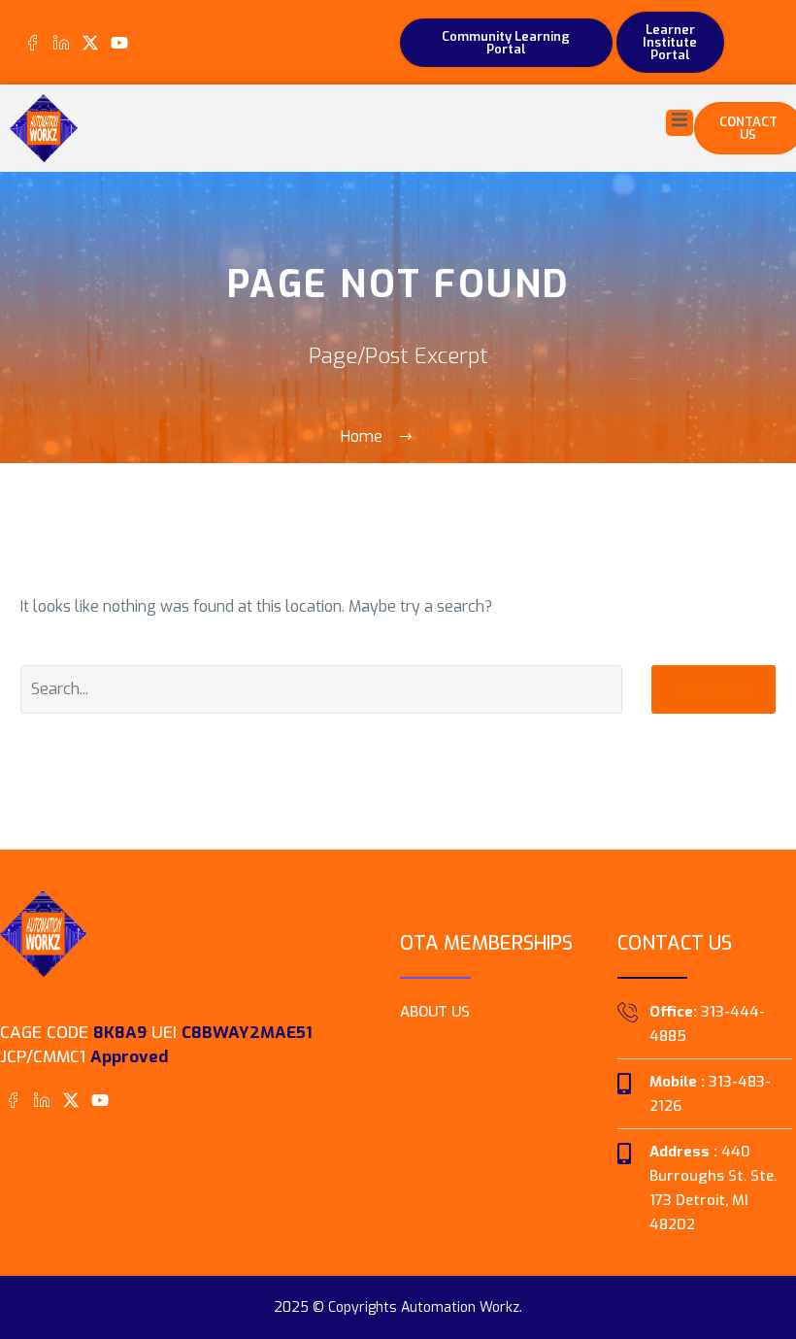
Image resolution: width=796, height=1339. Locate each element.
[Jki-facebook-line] (31, 42)
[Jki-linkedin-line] (61, 42)
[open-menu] (679, 123)
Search (713, 692)
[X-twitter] (90, 42)
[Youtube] (120, 42)
